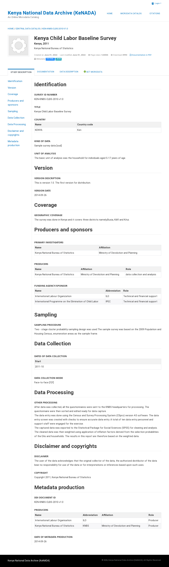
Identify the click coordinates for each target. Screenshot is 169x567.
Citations (155, 13)
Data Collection (16, 117)
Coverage (13, 94)
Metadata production (14, 143)
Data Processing (17, 124)
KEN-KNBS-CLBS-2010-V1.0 (55, 28)
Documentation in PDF (141, 55)
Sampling (13, 111)
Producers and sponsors (16, 102)
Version (12, 87)
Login (157, 3)
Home (110, 13)
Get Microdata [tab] (94, 72)
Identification (15, 81)
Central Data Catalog (28, 28)
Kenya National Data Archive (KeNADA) (52, 13)
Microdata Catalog (131, 13)
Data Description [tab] (69, 72)
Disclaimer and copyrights (16, 133)
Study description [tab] (21, 72)
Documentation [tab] (45, 72)
